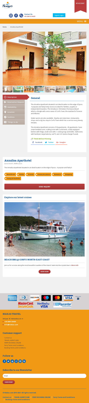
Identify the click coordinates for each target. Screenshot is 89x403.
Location (10, 112)
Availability (11, 107)
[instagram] (20, 361)
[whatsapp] (16, 361)
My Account (80, 3)
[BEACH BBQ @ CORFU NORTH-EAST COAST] (44, 229)
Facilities (10, 117)
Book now (44, 271)
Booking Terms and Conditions (15, 348)
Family (21, 174)
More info (74, 265)
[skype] (24, 361)
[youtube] (12, 361)
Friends (30, 174)
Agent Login (59, 15)
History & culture (44, 174)
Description (12, 97)
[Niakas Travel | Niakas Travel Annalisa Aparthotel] (44, 5)
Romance (57, 174)
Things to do (12, 122)
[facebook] (4, 361)
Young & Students (13, 178)
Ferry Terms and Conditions (14, 345)
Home (5, 27)
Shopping (68, 174)
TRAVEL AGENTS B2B (11, 340)
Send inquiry (44, 187)
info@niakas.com (11, 325)
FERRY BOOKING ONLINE (12, 343)
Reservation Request (15, 102)
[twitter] (8, 361)
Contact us (8, 338)
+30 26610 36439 (29, 16)
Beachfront (11, 174)
